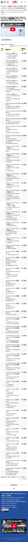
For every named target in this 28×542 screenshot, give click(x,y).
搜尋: (11, 46)
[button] (14, 488)
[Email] (8, 2)
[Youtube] (5, 2)
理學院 (14, 6)
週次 (2, 49)
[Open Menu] (21, 2)
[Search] (25, 2)
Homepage (3, 6)
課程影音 (23, 49)
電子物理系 (20, 6)
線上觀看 (24, 53)
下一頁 (24, 479)
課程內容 (8, 49)
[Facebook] (2, 2)
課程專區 (10, 6)
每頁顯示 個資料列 (7, 44)
